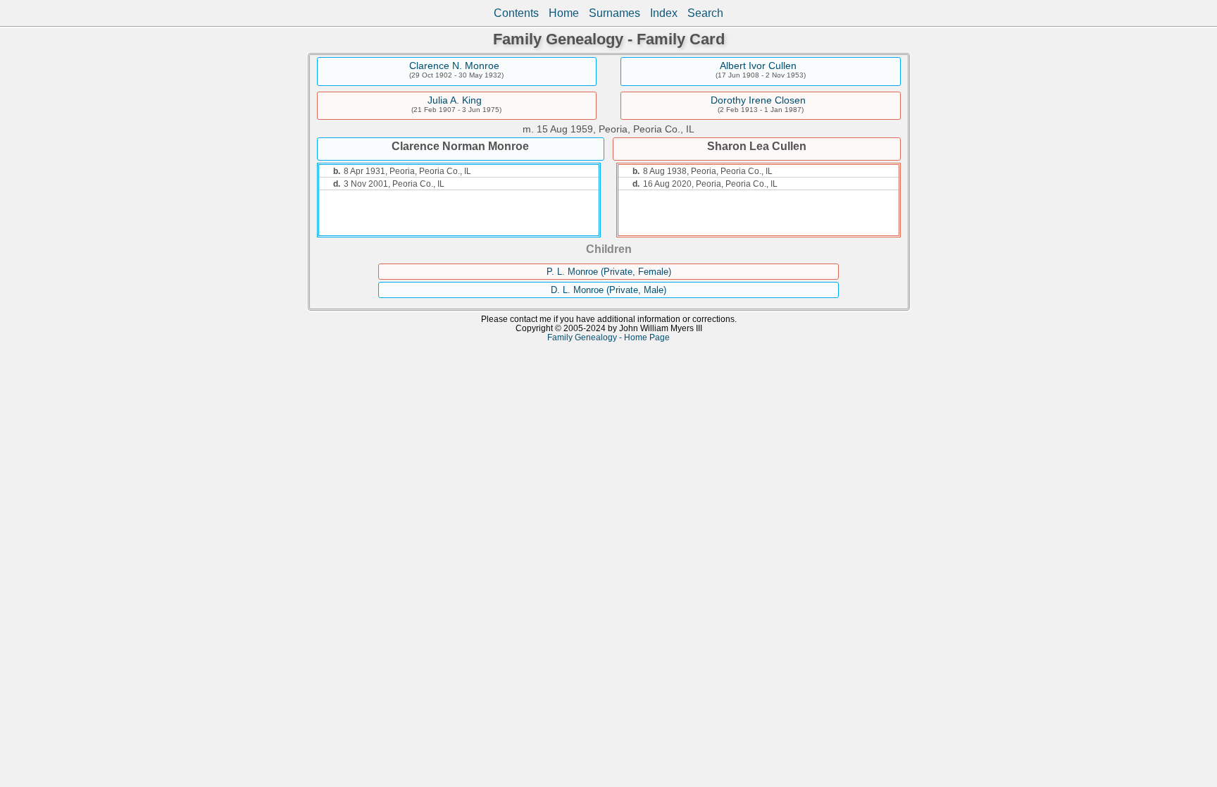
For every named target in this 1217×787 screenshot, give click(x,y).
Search (705, 13)
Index (664, 13)
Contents (516, 13)
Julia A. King (454, 100)
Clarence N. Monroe (454, 65)
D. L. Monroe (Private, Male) (608, 290)
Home (564, 13)
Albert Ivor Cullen (758, 65)
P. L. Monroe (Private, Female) (609, 271)
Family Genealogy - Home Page (608, 337)
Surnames (614, 13)
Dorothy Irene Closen (758, 100)
